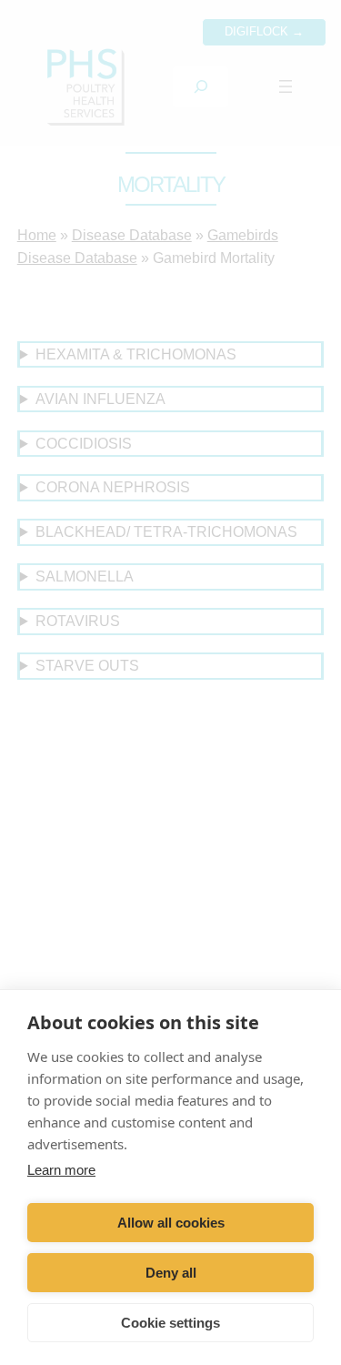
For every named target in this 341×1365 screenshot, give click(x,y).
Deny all (170, 1272)
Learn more (61, 1170)
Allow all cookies (171, 1222)
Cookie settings (170, 1322)
